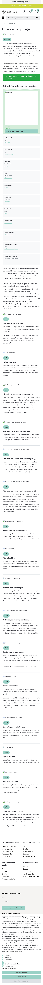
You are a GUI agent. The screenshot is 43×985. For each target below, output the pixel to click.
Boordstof (27, 854)
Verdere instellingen (9, 968)
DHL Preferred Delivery (13, 964)
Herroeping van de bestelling (13, 908)
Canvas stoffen (9, 154)
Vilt (3, 869)
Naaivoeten (8, 223)
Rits (5, 213)
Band (6, 166)
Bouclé (26, 869)
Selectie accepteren (21, 981)
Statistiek (8, 957)
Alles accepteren (21, 972)
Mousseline (6, 856)
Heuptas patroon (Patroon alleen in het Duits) (22, 77)
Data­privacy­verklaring (14, 951)
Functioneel (9, 955)
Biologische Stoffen (31, 876)
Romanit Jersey (29, 856)
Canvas (5, 871)
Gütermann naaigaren (11, 248)
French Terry (28, 851)
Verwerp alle (21, 977)
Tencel (25, 866)
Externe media (10, 962)
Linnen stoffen (7, 849)
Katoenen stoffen (9, 846)
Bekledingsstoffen (9, 879)
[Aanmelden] (24, 11)
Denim (25, 849)
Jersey (25, 846)
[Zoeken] (37, 18)
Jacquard (27, 871)
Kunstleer (7, 142)
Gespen (6, 187)
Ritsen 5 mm (8, 178)
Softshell (5, 876)
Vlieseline (7, 201)
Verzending (5, 898)
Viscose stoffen (8, 851)
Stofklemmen (8, 234)
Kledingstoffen (29, 874)
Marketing (8, 959)
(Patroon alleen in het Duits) (14, 131)
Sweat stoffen (7, 854)
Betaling (5, 901)
